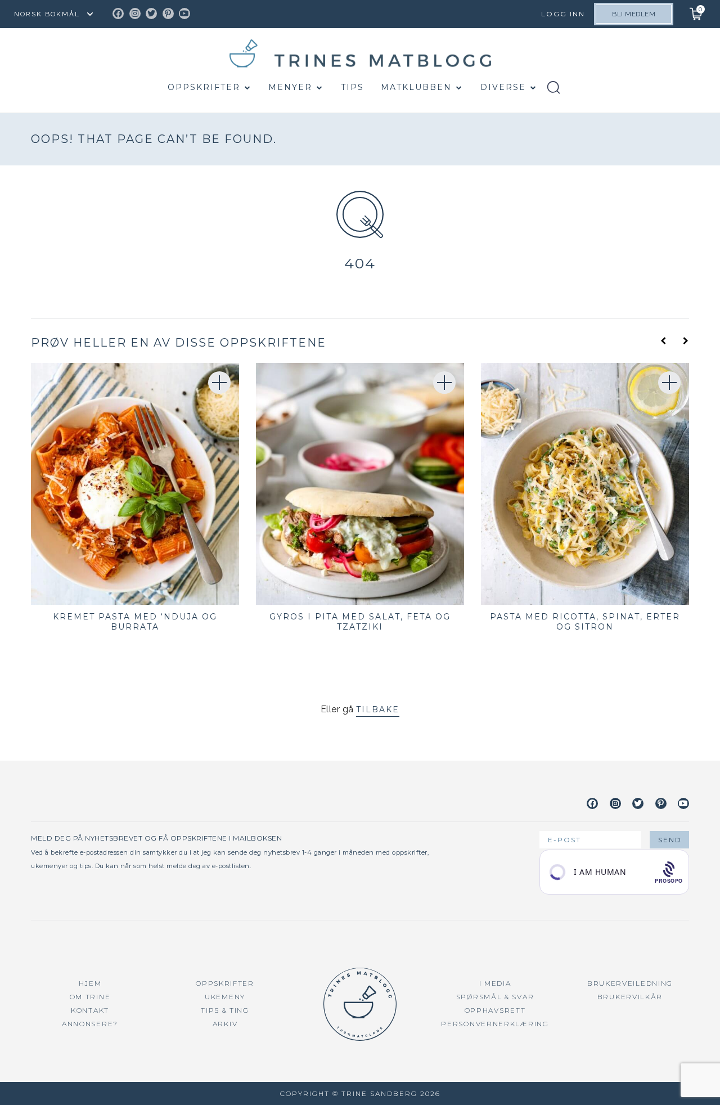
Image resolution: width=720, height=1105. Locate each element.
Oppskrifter (204, 87)
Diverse (503, 87)
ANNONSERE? (90, 1023)
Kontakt (90, 1010)
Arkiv (225, 1023)
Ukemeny (225, 996)
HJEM (90, 983)
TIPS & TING (225, 1010)
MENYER (290, 87)
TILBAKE (377, 709)
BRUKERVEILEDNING (630, 983)
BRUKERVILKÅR (630, 996)
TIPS (352, 87)
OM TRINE (90, 996)
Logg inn (563, 14)
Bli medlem (633, 14)
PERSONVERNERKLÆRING (494, 1023)
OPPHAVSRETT (495, 1010)
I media (495, 983)
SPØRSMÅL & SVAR (495, 996)
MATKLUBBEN (416, 87)
